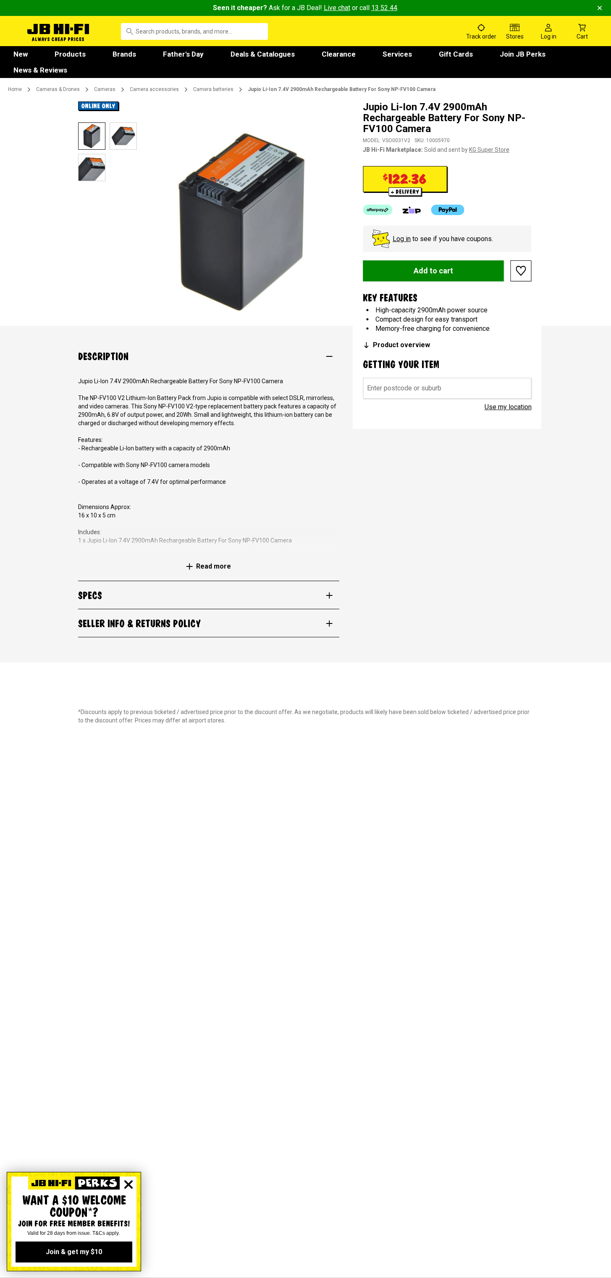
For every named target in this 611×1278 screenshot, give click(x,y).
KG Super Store (489, 149)
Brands (124, 54)
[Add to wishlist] (521, 270)
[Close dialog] (128, 1184)
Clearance (339, 54)
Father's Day (183, 54)
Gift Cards (456, 54)
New (20, 54)
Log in (402, 239)
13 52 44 (384, 8)
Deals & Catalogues (263, 54)
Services (397, 54)
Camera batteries (213, 89)
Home (15, 89)
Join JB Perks (522, 54)
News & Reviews (40, 70)
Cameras (104, 89)
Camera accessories (154, 89)
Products (70, 54)
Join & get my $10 (74, 1252)
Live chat (337, 8)
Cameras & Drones (58, 89)
